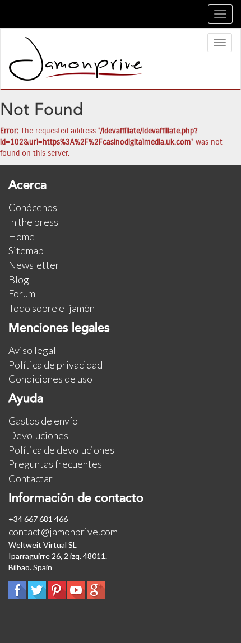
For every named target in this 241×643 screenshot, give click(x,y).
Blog (18, 279)
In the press (33, 222)
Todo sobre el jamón (51, 308)
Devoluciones (38, 435)
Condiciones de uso (50, 378)
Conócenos (32, 207)
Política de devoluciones (61, 450)
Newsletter (33, 265)
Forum (21, 293)
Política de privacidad (55, 364)
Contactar (30, 478)
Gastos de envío (43, 420)
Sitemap (26, 250)
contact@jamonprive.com (63, 531)
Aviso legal (32, 350)
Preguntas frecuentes (55, 464)
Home (21, 236)
